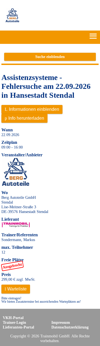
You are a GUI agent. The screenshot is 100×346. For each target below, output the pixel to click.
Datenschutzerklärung (70, 327)
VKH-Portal (13, 317)
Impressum (60, 322)
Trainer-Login (14, 322)
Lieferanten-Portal (18, 327)
